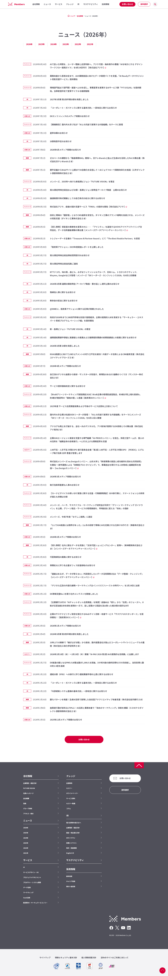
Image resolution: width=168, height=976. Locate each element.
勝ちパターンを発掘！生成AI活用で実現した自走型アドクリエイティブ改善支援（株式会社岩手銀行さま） (97, 699)
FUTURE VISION (29, 788)
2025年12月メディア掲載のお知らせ (66, 719)
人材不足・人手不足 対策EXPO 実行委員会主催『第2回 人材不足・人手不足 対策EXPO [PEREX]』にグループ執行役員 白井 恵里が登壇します (97, 451)
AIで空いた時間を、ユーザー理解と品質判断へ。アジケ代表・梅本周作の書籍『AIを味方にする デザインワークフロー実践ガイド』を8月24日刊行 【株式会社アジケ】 (96, 66)
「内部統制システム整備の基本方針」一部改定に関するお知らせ (78, 691)
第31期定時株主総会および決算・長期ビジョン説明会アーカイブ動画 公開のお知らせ (88, 189)
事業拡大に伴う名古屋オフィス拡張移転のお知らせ (72, 565)
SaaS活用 (26, 898)
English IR (70, 853)
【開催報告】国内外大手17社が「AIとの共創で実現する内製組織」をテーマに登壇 (86, 124)
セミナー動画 (70, 803)
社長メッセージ (28, 793)
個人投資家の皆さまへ (73, 823)
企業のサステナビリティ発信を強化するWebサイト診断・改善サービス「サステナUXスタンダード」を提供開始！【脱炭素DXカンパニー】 (96, 616)
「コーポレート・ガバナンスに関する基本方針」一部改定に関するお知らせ (83, 107)
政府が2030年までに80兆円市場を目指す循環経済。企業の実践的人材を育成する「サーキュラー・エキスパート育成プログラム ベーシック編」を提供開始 (96, 319)
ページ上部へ (162, 970)
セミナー (69, 788)
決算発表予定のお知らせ (61, 141)
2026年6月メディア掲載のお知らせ (65, 149)
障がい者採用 (70, 886)
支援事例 (69, 783)
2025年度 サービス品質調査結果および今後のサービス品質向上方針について (84, 406)
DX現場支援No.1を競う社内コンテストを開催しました (74, 593)
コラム (68, 808)
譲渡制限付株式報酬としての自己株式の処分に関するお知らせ (77, 198)
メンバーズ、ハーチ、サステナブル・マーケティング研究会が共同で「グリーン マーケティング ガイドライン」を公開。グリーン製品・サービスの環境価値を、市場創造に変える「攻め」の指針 (96, 507)
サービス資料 (70, 798)
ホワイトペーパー (72, 793)
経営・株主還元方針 (73, 833)
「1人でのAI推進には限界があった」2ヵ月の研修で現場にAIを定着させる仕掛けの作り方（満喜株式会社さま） (97, 527)
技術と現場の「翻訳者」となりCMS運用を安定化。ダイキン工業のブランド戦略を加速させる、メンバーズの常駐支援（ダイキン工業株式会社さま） (97, 217)
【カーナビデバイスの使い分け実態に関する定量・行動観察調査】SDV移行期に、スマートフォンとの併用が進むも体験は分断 (97, 495)
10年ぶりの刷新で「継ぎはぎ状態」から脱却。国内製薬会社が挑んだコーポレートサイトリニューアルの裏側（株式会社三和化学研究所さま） (97, 644)
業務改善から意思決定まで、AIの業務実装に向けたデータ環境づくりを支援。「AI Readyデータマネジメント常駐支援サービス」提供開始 (97, 77)
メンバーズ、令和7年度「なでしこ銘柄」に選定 (71, 516)
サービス (27, 860)
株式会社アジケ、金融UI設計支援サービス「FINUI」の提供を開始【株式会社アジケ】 (88, 206)
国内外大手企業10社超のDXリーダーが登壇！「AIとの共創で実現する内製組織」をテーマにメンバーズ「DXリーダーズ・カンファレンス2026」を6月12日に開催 (95, 416)
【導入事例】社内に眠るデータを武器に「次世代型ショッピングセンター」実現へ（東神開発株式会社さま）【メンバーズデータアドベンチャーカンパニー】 (96, 547)
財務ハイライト (71, 843)
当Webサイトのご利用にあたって (115, 957)
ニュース (27, 820)
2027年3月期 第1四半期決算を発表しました (69, 99)
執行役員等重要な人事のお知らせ (64, 484)
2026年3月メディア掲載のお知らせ (65, 476)
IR (67, 815)
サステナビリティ (75, 860)
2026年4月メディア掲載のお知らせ (65, 365)
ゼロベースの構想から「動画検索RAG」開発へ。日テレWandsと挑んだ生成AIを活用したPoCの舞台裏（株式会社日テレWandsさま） (97, 160)
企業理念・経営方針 (30, 783)
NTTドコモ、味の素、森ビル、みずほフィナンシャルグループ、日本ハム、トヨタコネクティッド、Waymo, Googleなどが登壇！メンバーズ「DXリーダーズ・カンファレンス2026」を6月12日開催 (94, 274)
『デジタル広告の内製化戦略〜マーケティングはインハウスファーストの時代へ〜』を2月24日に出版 (95, 585)
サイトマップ (45, 957)
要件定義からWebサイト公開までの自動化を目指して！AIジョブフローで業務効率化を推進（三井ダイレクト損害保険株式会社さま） (97, 171)
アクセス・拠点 (28, 813)
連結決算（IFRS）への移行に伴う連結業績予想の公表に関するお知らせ (81, 674)
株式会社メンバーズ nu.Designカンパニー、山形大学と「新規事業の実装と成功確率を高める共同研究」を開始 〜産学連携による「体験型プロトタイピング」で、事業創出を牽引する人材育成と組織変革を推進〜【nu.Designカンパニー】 (96, 464)
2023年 (65, 44)
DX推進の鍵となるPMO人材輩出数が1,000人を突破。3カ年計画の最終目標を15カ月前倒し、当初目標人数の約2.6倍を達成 (97, 664)
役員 (24, 803)
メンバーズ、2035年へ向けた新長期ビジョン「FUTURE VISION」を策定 (82, 181)
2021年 (90, 44)
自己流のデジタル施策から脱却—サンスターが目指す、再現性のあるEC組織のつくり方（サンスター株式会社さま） (96, 376)
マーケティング (28, 892)
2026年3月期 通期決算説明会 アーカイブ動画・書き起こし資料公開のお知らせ (84, 283)
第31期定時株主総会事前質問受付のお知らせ (70, 255)
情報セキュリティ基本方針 (66, 957)
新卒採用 (69, 876)
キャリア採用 (70, 881)
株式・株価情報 (71, 848)
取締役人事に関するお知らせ (63, 292)
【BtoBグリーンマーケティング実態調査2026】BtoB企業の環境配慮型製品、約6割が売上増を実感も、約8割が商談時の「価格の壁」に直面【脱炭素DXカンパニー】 (96, 396)
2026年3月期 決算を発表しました (65, 345)
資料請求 (144, 4)
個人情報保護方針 (88, 957)
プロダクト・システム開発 (32, 882)
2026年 (29, 44)
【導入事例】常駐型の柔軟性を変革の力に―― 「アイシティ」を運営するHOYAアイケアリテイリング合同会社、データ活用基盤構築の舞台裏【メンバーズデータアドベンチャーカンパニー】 (96, 228)
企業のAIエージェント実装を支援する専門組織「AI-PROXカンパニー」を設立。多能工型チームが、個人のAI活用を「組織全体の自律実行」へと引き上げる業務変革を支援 (97, 440)
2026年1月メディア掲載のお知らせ (65, 625)
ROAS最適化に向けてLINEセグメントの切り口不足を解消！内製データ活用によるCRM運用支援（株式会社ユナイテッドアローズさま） (97, 356)
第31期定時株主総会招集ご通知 (64, 263)
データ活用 (27, 887)
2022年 (78, 44)
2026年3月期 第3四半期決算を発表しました (69, 634)
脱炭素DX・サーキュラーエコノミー (35, 903)
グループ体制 (27, 808)
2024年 (53, 44)
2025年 (41, 44)
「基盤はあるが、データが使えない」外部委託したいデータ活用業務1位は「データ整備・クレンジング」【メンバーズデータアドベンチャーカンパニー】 (96, 575)
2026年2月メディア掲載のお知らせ (65, 536)
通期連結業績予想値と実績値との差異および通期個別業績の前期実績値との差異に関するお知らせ (93, 337)
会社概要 (26, 798)
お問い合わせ (127, 4)
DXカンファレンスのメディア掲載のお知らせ (70, 116)
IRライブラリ (70, 838)
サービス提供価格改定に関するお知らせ (67, 386)
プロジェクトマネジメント (32, 877)
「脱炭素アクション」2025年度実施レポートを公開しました (76, 246)
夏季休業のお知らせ (59, 132)
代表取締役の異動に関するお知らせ (65, 556)
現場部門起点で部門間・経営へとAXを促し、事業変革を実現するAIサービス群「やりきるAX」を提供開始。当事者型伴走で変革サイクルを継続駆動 (95, 89)
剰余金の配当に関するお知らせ (63, 300)
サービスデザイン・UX (31, 872)
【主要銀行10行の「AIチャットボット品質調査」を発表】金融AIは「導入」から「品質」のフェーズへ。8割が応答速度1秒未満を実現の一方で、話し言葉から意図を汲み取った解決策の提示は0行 (96, 604)
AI (24, 867)
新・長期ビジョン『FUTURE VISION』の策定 (70, 329)
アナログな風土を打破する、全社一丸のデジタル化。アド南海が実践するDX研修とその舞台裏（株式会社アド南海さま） (96, 428)
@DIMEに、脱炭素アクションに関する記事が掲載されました (77, 308)
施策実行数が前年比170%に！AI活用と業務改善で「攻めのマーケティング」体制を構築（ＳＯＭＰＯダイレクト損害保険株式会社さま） (97, 709)
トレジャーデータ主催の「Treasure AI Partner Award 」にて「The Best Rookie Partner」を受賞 (95, 238)
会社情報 (80, 16)
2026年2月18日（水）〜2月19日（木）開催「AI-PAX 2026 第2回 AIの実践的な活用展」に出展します (94, 654)
